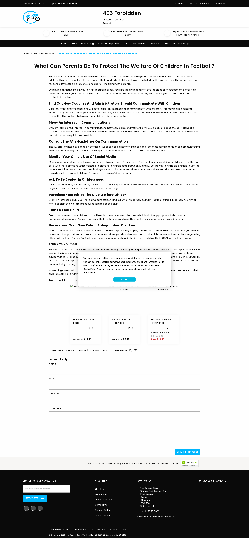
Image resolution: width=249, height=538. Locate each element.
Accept (124, 279)
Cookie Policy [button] (89, 269)
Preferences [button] (90, 272)
